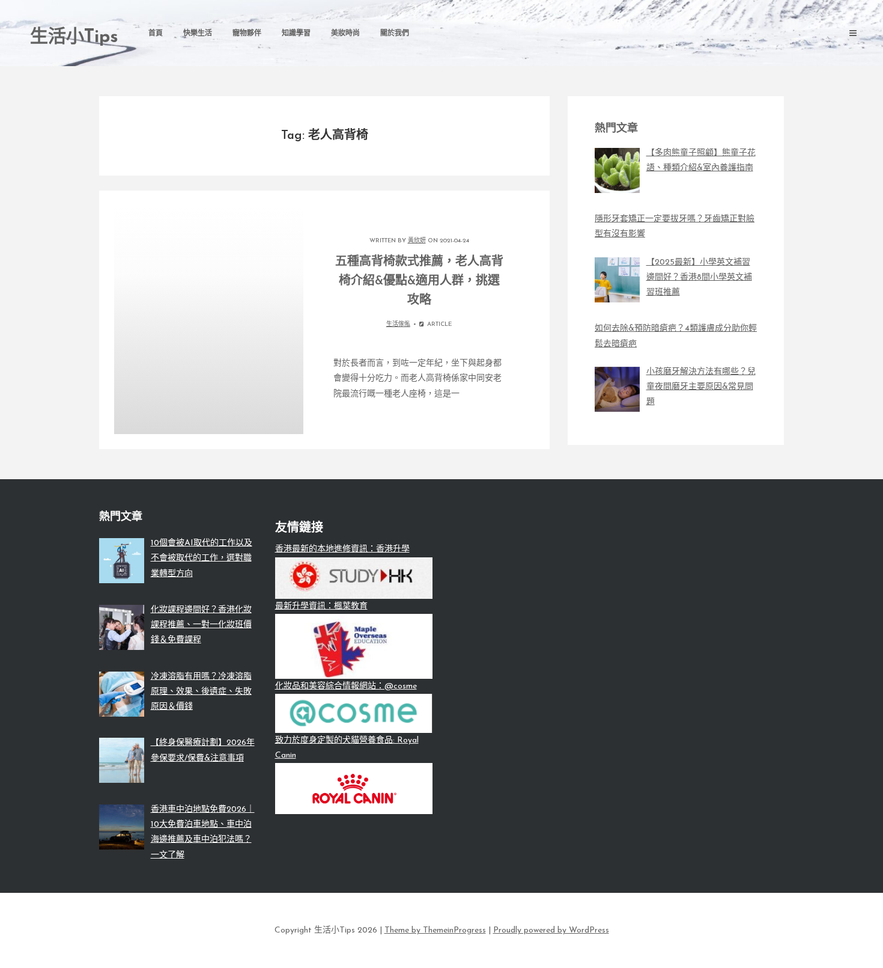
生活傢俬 (398, 324)
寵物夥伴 (246, 33)
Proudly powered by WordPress (551, 930)
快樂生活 (197, 33)
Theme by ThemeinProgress (435, 930)
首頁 (155, 33)
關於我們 (394, 33)
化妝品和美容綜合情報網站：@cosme (346, 686)
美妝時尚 (345, 33)
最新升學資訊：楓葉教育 (321, 606)
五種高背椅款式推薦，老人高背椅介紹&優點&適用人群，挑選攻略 (419, 281)
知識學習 (296, 33)
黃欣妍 (417, 240)
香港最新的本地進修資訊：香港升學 (342, 549)
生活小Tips (74, 37)
